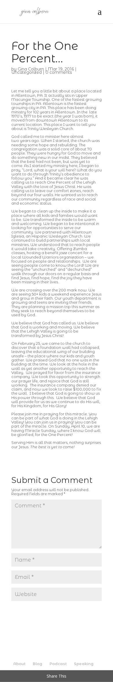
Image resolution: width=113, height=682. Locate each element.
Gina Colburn (31, 69)
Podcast (58, 663)
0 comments (58, 72)
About (19, 663)
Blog (37, 663)
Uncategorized (26, 72)
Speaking (84, 663)
